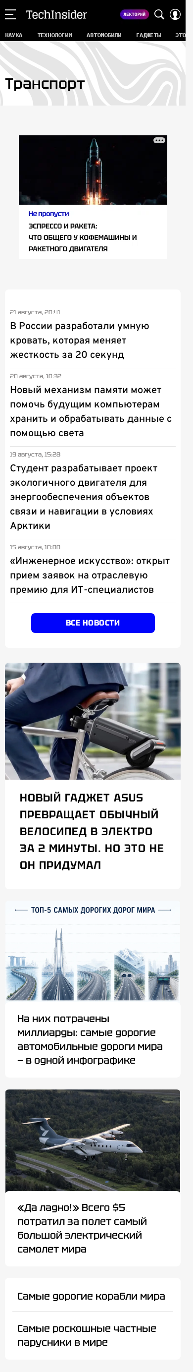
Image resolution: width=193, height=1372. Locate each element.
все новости (93, 623)
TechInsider (57, 14)
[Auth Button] (175, 14)
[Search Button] (159, 14)
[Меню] (10, 14)
